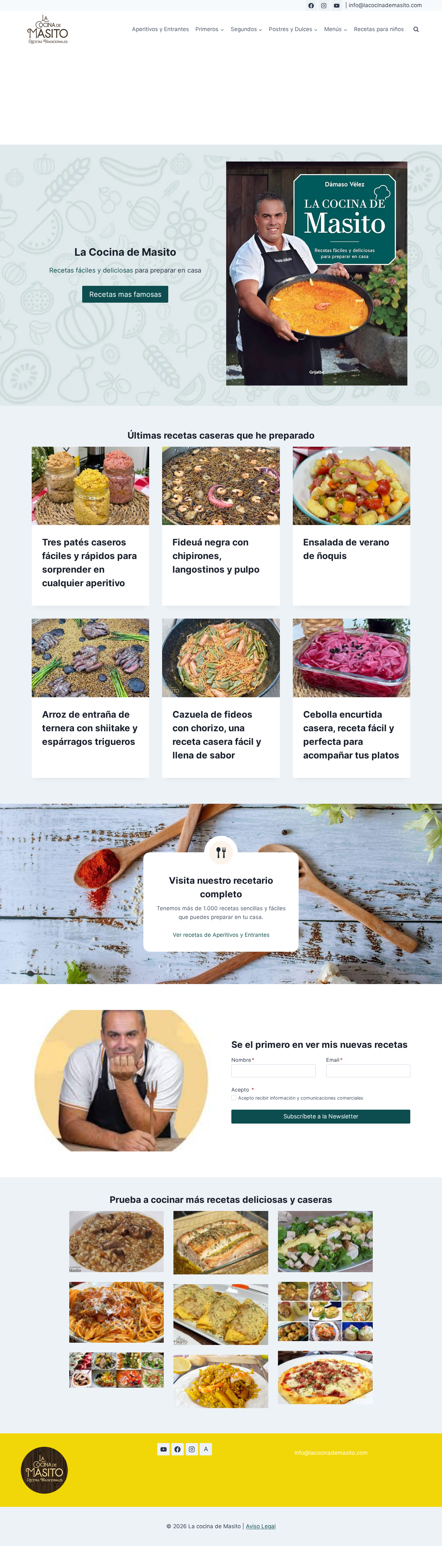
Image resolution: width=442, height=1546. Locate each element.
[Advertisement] (221, 96)
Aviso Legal (261, 1526)
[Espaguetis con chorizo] (116, 1312)
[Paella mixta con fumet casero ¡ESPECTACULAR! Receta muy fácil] (220, 1381)
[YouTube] (336, 5)
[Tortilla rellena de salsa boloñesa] (220, 1314)
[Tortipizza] (325, 1377)
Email (334, 1060)
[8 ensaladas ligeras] (116, 1369)
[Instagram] (323, 5)
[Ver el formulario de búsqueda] (416, 29)
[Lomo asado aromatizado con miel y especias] (220, 1242)
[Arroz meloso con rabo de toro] (116, 1241)
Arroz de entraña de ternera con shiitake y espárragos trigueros (90, 728)
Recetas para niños (379, 29)
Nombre (242, 1060)
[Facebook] (311, 5)
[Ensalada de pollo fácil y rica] (325, 1241)
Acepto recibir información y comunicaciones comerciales (300, 1098)
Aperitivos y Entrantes (160, 29)
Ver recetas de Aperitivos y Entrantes (221, 935)
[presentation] (90, 486)
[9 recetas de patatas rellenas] (325, 1311)
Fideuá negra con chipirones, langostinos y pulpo (216, 556)
